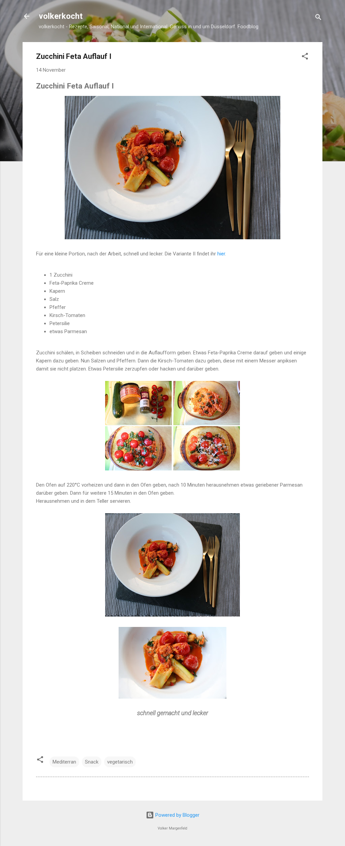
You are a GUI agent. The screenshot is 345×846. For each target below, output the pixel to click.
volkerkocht (61, 16)
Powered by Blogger (176, 815)
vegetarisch (120, 762)
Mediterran (64, 762)
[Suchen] (318, 18)
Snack (91, 762)
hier (221, 254)
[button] (305, 57)
